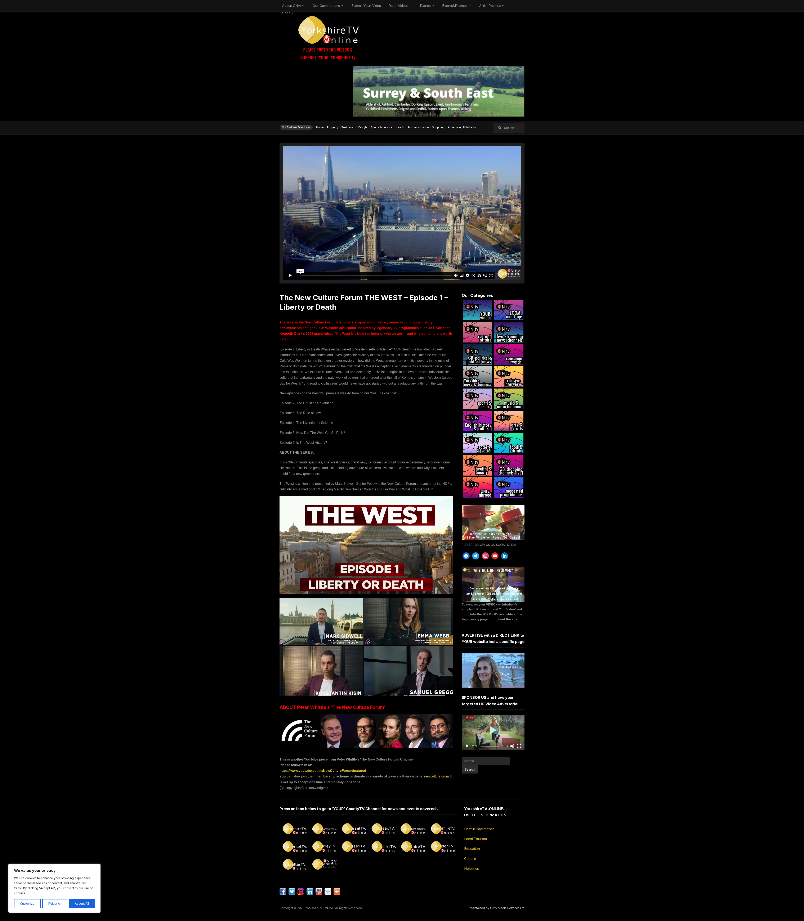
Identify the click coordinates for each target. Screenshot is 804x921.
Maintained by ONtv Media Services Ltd (497, 908)
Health (400, 127)
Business (347, 127)
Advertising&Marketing (462, 127)
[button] (493, 733)
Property (332, 127)
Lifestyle (362, 127)
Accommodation (418, 127)
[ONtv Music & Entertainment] (508, 399)
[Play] (467, 746)
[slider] (490, 746)
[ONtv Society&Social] (477, 443)
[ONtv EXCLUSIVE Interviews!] (508, 376)
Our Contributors (326, 6)
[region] (54, 888)
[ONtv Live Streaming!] (508, 332)
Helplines (471, 868)
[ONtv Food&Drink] (508, 443)
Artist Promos (490, 6)
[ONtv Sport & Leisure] (477, 399)
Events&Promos (455, 6)
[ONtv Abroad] (477, 487)
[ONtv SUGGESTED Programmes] (508, 487)
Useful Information (479, 829)
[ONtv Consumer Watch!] (508, 354)
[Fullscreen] (519, 746)
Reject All (54, 903)
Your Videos (398, 6)
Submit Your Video (366, 6)
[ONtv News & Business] (477, 376)
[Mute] (512, 746)
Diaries (425, 6)
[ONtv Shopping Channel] (508, 465)
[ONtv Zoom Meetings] (508, 310)
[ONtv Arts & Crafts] (508, 421)
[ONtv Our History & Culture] (477, 421)
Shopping (438, 127)
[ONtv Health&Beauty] (477, 465)
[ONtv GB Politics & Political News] (477, 354)
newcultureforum (436, 776)
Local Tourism (475, 839)
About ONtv (291, 6)
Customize (27, 903)
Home (320, 127)
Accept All (82, 903)
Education (472, 849)
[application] (493, 732)
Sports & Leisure (381, 127)
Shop (286, 13)
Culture (470, 859)
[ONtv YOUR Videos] (477, 310)
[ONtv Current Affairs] (477, 332)
